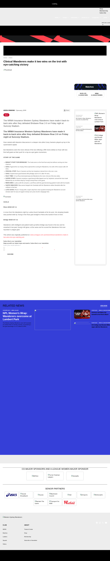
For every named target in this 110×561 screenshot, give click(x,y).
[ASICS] (11, 495)
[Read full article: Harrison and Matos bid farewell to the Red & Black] (100, 128)
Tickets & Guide (28, 529)
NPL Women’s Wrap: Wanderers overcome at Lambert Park (17, 316)
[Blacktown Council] (55, 495)
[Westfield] (69, 502)
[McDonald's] (98, 495)
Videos (4, 544)
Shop (25, 533)
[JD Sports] (84, 495)
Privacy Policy (17, 248)
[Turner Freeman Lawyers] (55, 476)
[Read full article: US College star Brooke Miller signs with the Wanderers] (100, 198)
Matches (5, 533)
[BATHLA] (35, 476)
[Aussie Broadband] (26, 495)
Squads (5, 540)
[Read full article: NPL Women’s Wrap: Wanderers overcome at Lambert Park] (100, 117)
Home (5, 58)
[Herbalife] (74, 476)
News (10, 58)
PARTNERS (74, 17)
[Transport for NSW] (55, 502)
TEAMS (65, 17)
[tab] (83, 94)
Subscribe (10, 254)
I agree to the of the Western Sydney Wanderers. (24, 248)
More (105, 17)
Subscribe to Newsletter (30, 540)
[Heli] (69, 495)
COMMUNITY (95, 17)
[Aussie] (40, 495)
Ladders (5, 536)
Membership (27, 536)
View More (103, 305)
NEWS (57, 17)
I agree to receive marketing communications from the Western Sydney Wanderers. (30, 250)
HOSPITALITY (85, 17)
